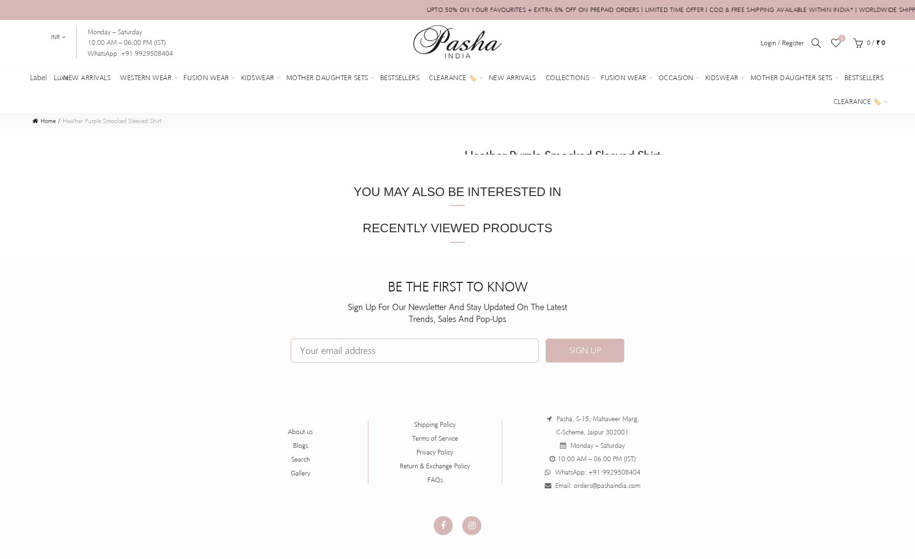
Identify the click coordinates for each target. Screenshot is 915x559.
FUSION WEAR (624, 78)
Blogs (300, 445)
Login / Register (782, 43)
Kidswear (257, 78)
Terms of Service (435, 438)
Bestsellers (400, 78)
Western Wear (146, 78)
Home (48, 120)
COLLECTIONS (568, 78)
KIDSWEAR (722, 78)
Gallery (300, 473)
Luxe (61, 77)
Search (300, 459)
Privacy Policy (435, 452)
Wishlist (842, 38)
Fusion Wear (206, 78)
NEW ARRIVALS (512, 78)
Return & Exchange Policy (435, 466)
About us (300, 431)
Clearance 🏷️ (453, 78)
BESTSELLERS (864, 78)
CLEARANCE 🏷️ (858, 101)
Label (38, 77)
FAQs (435, 480)
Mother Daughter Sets (327, 78)
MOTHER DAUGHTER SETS (792, 78)
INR (55, 37)
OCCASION (676, 78)
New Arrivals (87, 78)
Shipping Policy (435, 424)
